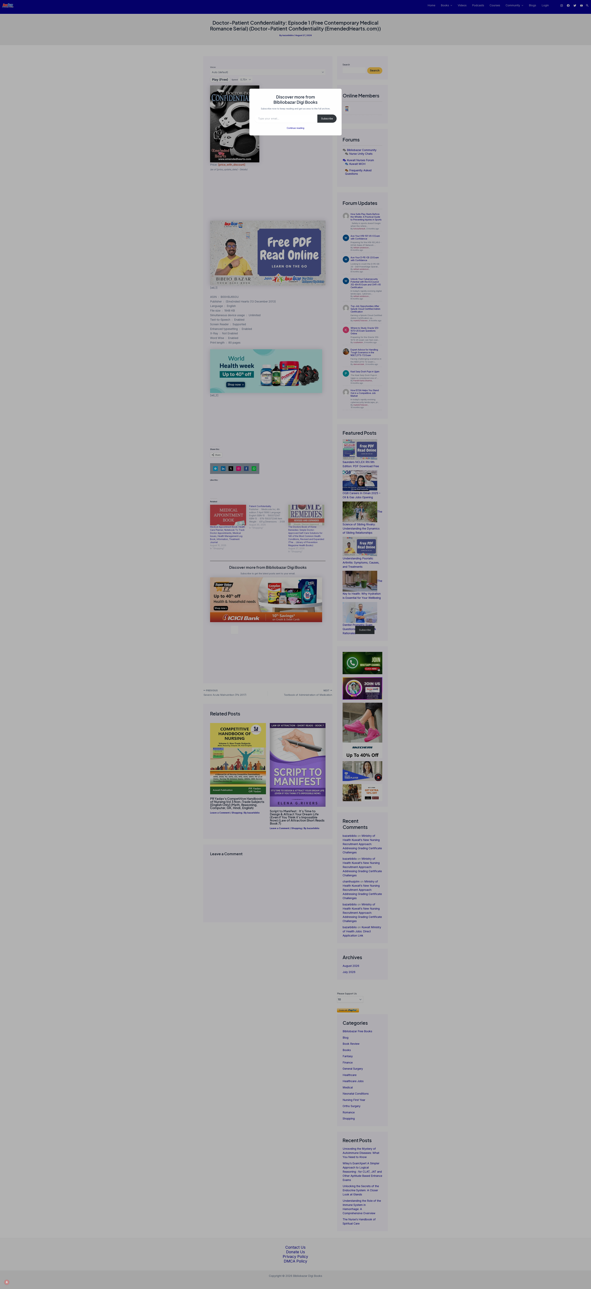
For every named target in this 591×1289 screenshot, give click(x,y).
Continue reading (295, 128)
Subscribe (327, 118)
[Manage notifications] (6, 1282)
